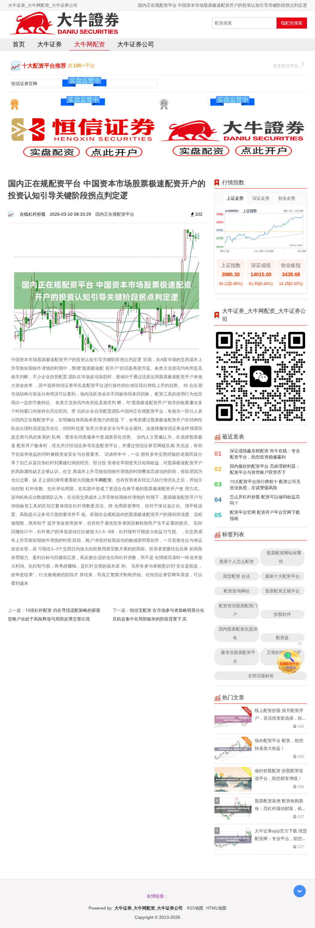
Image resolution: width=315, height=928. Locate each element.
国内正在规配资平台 (114, 214)
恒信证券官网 (24, 83)
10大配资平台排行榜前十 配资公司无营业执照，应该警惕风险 (265, 484)
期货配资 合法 (236, 576)
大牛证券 (49, 44)
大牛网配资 (89, 44)
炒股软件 (282, 614)
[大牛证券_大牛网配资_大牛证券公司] (64, 23)
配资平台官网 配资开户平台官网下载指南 (265, 515)
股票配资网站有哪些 (284, 557)
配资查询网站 (236, 591)
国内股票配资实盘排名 (238, 633)
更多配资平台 (286, 66)
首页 (19, 44)
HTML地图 (216, 908)
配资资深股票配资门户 (238, 610)
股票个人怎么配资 (236, 561)
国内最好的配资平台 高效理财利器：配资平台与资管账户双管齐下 (265, 469)
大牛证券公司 (135, 44)
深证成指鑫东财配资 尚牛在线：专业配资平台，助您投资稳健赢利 (265, 454)
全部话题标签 (261, 675)
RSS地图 (195, 908)
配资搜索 (293, 23)
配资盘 (282, 637)
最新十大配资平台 (282, 576)
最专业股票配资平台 (238, 656)
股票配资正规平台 (282, 591)
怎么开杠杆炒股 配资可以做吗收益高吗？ (265, 500)
